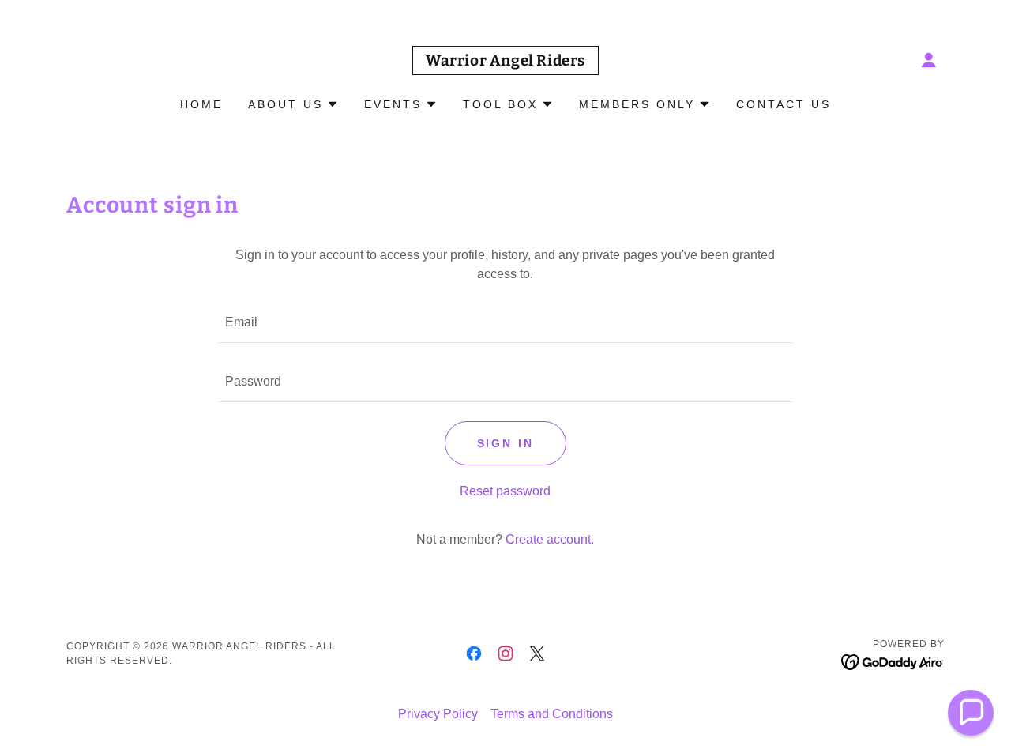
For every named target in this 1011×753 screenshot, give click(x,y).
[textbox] (505, 323)
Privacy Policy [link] (438, 714)
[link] (505, 61)
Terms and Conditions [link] (551, 714)
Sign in (506, 443)
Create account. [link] (550, 539)
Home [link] (201, 104)
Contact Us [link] (783, 104)
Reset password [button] (505, 491)
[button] (929, 60)
